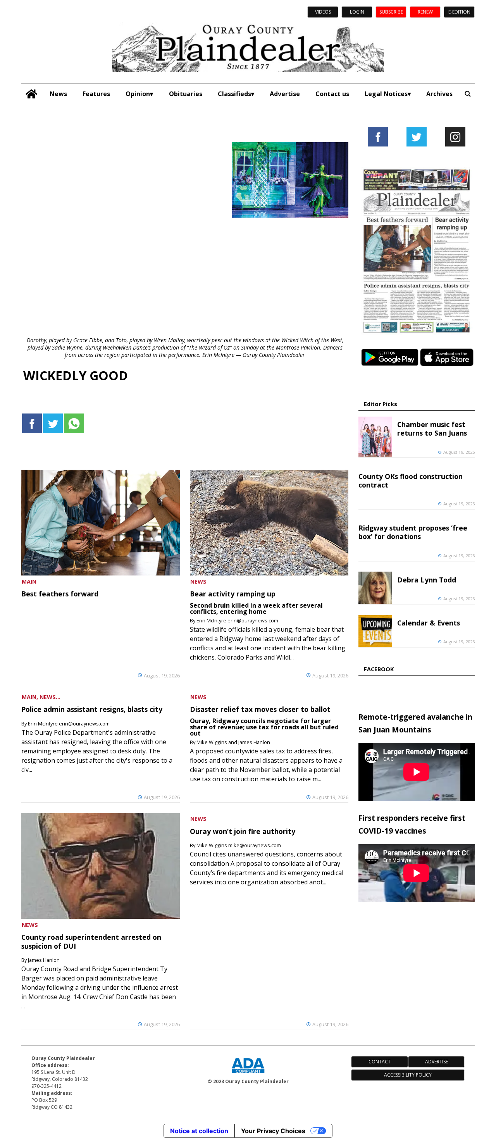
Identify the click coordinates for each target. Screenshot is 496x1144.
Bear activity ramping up (233, 593)
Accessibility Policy (408, 1075)
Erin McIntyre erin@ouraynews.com (237, 620)
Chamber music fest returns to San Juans (432, 429)
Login (357, 12)
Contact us (332, 94)
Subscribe (391, 12)
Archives (439, 94)
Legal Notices (386, 94)
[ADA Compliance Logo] (248, 1074)
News (58, 94)
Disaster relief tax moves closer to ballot (260, 709)
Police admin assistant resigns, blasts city (91, 709)
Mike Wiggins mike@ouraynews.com (238, 845)
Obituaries (185, 94)
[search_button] (468, 94)
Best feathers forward (59, 593)
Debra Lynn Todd (426, 579)
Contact (380, 1061)
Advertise (285, 94)
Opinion (138, 94)
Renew (425, 12)
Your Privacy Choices (273, 1131)
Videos (323, 12)
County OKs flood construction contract (410, 480)
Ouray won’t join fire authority (242, 831)
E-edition (459, 12)
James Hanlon (44, 959)
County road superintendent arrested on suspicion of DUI (91, 941)
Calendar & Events (428, 622)
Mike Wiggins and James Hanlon (233, 742)
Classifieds (234, 94)
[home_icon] (32, 94)
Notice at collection (199, 1131)
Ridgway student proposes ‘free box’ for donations (412, 532)
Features (96, 94)
